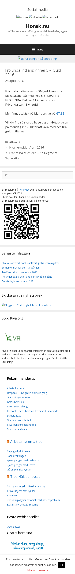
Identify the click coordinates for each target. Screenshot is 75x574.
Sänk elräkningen (16, 456)
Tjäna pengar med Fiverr (21, 465)
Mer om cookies (37, 570)
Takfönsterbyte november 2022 (20, 272)
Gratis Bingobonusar (18, 397)
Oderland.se (13, 526)
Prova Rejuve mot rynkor (21, 491)
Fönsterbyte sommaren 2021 (18, 281)
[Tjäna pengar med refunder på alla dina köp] (37, 59)
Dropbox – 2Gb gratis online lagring (27, 392)
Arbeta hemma (15, 388)
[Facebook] (51, 17)
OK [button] (61, 564)
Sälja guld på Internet (19, 451)
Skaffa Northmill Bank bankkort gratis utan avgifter (30, 263)
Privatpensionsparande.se (21, 424)
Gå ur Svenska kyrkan (19, 469)
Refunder (24, 189)
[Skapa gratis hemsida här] (27, 550)
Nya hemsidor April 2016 (26, 147)
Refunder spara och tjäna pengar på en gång (27, 276)
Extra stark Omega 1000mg (22, 504)
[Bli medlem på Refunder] (22, 240)
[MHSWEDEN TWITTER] (22, 17)
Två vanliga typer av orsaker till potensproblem (33, 500)
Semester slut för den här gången (21, 267)
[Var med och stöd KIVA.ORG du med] (13, 347)
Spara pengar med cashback (23, 460)
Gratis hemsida (15, 402)
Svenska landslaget (17, 429)
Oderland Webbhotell (19, 420)
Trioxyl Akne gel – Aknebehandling (26, 486)
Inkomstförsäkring (17, 406)
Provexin (12, 495)
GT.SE (60, 113)
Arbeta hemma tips (26, 441)
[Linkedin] (35, 17)
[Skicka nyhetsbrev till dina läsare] (28, 305)
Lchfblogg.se (14, 415)
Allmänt (14, 142)
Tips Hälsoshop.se (25, 476)
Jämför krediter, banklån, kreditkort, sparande (32, 411)
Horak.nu (37, 26)
